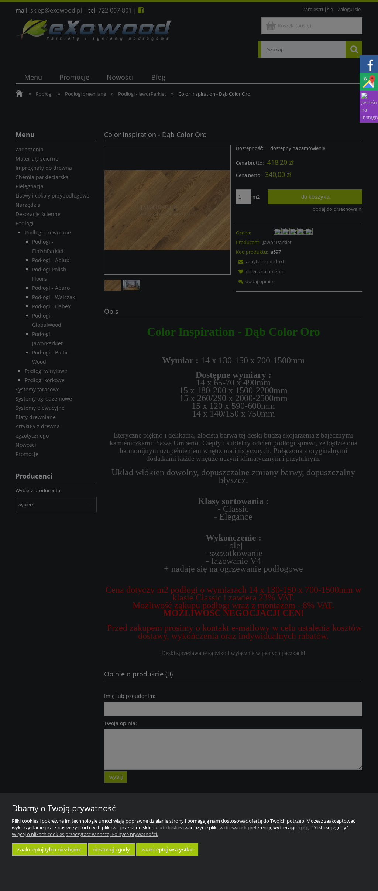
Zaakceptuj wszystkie (167, 849)
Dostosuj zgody (111, 849)
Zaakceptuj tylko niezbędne (49, 849)
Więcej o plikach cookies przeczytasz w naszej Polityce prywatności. (85, 834)
